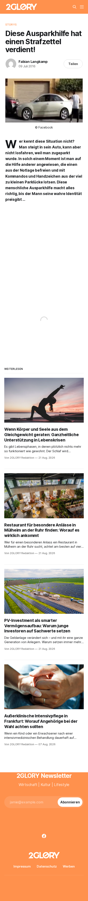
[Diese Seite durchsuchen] (74, 6)
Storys (11, 24)
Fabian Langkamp (33, 61)
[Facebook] (44, 836)
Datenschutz (47, 866)
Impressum (22, 866)
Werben (69, 866)
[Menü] (81, 6)
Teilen (73, 64)
